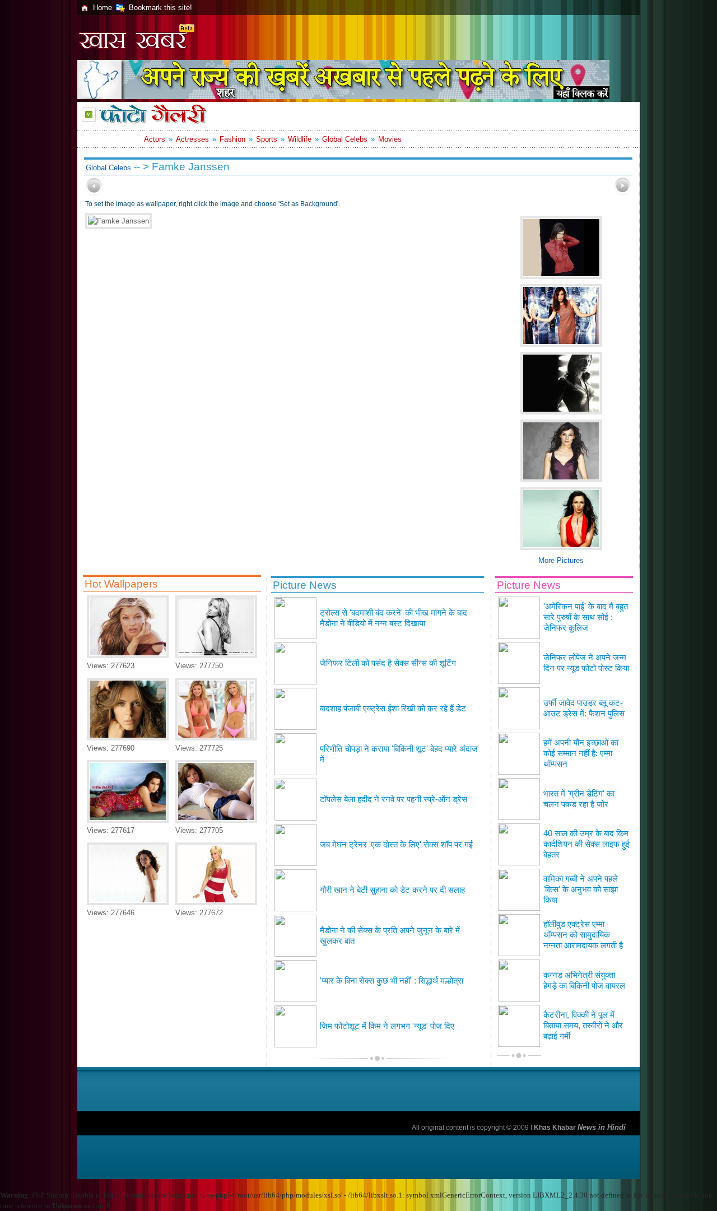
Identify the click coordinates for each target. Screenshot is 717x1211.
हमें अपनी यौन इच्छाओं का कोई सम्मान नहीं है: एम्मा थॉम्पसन (580, 753)
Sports (266, 139)
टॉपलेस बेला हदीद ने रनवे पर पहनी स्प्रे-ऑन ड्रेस (393, 799)
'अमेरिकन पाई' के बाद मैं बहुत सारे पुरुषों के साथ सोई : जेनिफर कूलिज (585, 617)
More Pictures (561, 560)
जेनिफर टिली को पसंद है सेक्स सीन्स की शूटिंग (388, 663)
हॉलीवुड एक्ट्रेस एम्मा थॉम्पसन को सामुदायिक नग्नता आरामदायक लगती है (583, 935)
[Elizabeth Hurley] (128, 738)
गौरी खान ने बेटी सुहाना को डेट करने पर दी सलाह (392, 890)
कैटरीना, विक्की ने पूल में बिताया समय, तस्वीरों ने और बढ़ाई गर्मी (583, 1025)
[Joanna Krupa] (216, 738)
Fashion (232, 139)
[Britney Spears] (216, 655)
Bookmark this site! (160, 7)
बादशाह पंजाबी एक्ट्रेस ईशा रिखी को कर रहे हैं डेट (393, 708)
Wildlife (299, 139)
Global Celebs (344, 139)
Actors (154, 139)
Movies (390, 139)
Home (102, 7)
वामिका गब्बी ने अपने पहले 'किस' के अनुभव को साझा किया (580, 889)
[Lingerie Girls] (216, 820)
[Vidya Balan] (128, 820)
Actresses (192, 139)
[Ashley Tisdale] (216, 902)
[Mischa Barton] (128, 902)
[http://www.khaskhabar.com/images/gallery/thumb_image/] (94, 193)
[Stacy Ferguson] (128, 655)
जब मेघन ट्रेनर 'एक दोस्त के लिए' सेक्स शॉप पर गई (396, 844)
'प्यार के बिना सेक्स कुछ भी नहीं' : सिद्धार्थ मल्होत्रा (391, 980)
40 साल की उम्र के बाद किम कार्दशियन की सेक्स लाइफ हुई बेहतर (586, 844)
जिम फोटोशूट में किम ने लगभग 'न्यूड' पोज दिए (387, 1026)
